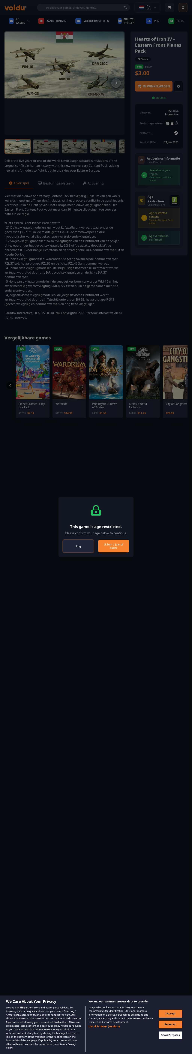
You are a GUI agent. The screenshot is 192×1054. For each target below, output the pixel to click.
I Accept (170, 1013)
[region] (96, 1024)
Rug (78, 546)
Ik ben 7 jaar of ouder (113, 546)
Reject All (170, 1024)
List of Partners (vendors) (103, 1026)
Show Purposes (170, 1035)
